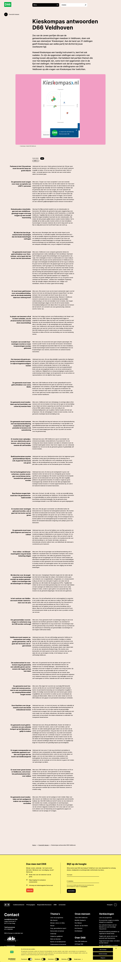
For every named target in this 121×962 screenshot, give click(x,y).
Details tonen (77, 959)
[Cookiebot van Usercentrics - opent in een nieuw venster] (12, 959)
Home (34, 845)
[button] (46, 5)
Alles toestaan (103, 949)
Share (35, 160)
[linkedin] (8, 905)
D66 (42, 158)
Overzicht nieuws (43, 845)
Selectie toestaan (103, 953)
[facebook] (5, 905)
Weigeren (103, 957)
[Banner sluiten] (116, 948)
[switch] (43, 959)
